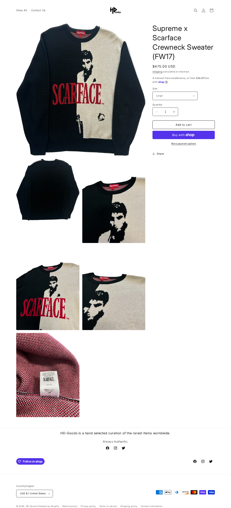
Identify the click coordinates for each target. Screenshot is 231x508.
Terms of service (108, 506)
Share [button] (160, 153)
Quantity (157, 104)
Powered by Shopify (48, 506)
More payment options (183, 143)
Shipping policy (128, 506)
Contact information (152, 506)
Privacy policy (88, 506)
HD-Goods (31, 506)
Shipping (157, 71)
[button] (196, 10)
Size (155, 88)
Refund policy (69, 506)
